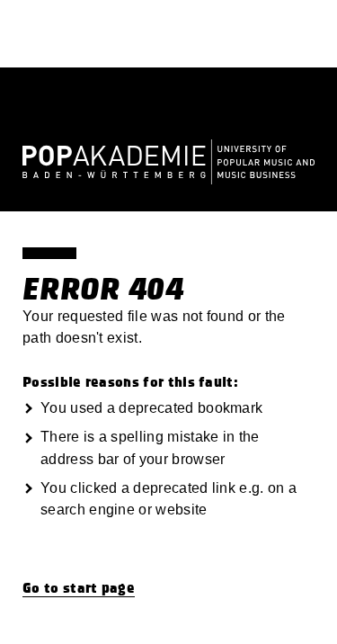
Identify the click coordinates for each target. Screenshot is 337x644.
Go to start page (78, 588)
